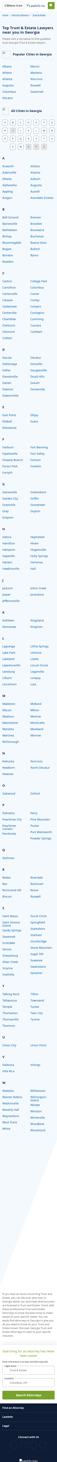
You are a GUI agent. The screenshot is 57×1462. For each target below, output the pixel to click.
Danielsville (10, 376)
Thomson (8, 1025)
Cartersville (9, 293)
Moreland (36, 729)
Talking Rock (10, 994)
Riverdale (36, 877)
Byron (34, 255)
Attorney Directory (20, 15)
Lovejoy (35, 677)
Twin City (36, 1013)
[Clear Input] (51, 1370)
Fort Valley (37, 453)
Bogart (7, 248)
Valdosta (8, 1064)
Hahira (6, 537)
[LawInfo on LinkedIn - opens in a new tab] (43, 1445)
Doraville (36, 363)
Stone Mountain (41, 947)
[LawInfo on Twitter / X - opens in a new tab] (23, 1445)
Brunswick (37, 230)
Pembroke (9, 833)
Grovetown (37, 504)
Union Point (38, 1045)
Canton (7, 281)
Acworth (8, 166)
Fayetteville (10, 453)
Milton (34, 710)
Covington (37, 312)
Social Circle (38, 916)
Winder (35, 1104)
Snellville (8, 974)
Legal (5, 1426)
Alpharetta (9, 185)
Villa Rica (8, 1071)
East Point (9, 415)
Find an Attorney (13, 1408)
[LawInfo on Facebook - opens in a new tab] (14, 1445)
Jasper (6, 594)
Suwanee (36, 960)
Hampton (8, 549)
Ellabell (7, 421)
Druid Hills (37, 376)
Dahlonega (9, 363)
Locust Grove (39, 665)
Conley (34, 300)
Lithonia (35, 652)
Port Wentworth (41, 832)
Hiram (34, 543)
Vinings (35, 1064)
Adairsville (9, 172)
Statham (36, 935)
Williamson (37, 1090)
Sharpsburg (10, 955)
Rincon (7, 896)
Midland (35, 703)
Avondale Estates (42, 197)
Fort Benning (39, 447)
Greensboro (38, 492)
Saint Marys (10, 916)
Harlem (7, 562)
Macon (34, 66)
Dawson (7, 389)
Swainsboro (38, 966)
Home (5, 15)
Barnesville (9, 223)
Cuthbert (36, 331)
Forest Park (10, 466)
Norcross (36, 79)
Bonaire (7, 255)
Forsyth (7, 472)
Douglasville (38, 370)
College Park (38, 281)
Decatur (7, 97)
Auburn (35, 178)
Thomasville (10, 1019)
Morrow (35, 735)
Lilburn (7, 677)
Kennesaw (9, 626)
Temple (7, 1006)
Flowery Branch (12, 459)
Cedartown (9, 306)
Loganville (37, 671)
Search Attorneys (28, 1395)
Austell (35, 191)
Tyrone (35, 1019)
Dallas (6, 370)
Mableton (8, 703)
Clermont (8, 331)
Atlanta (7, 79)
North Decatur (40, 767)
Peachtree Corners (9, 827)
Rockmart (36, 883)
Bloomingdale (11, 242)
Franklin (35, 466)
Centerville (9, 312)
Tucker (34, 1006)
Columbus (9, 91)
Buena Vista (38, 242)
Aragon (7, 197)
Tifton (34, 994)
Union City (9, 1045)
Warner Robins (12, 1097)
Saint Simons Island (11, 924)
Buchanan (37, 236)
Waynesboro (10, 1116)
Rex (4, 883)
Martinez (8, 735)
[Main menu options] (13, 5)
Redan (6, 877)
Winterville (37, 1117)
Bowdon (7, 261)
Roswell (35, 85)
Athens (7, 72)
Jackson (7, 588)
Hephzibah (37, 537)
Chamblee (9, 319)
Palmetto (8, 813)
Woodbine (37, 1123)
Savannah (36, 91)
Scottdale (8, 942)
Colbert (7, 338)
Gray (5, 511)
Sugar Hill (36, 954)
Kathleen (8, 620)
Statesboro (37, 928)
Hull (33, 568)
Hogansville (38, 549)
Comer (34, 293)
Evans (34, 421)
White (6, 1128)
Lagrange (8, 646)
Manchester (10, 722)
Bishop (7, 236)
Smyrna (7, 968)
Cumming (37, 319)
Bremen (35, 217)
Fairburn (8, 447)
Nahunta (8, 761)
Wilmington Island (38, 1098)
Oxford (35, 793)
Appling (7, 191)
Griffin (34, 498)
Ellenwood (9, 427)
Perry (33, 813)
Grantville (8, 504)
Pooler (34, 825)
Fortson (35, 459)
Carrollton (9, 287)
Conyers (35, 306)
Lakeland (8, 658)
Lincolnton (9, 684)
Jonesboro (37, 594)
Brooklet (36, 223)
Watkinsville (10, 1103)
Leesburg (8, 671)
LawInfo (7, 1417)
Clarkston (8, 325)
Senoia (6, 949)
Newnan (7, 773)
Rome (34, 890)
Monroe (35, 716)
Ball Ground (10, 217)
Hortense (36, 562)
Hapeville (8, 556)
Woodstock (38, 1130)
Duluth (35, 382)
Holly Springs (39, 556)
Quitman (8, 857)
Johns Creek (38, 588)
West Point (9, 1122)
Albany (7, 66)
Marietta (36, 72)
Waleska (8, 1090)
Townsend (37, 1000)
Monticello (37, 722)
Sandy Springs (11, 930)
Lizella (34, 658)
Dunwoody (37, 389)
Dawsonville (10, 395)
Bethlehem (9, 230)
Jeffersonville (11, 600)
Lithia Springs (39, 646)
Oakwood (8, 793)
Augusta (8, 85)
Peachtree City (12, 819)
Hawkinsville (10, 568)
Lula (33, 684)
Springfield (37, 922)
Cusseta (35, 325)
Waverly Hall (10, 1109)
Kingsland (37, 620)
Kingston (36, 626)
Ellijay (34, 415)
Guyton (35, 511)
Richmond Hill (11, 890)
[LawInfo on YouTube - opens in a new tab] (33, 1445)
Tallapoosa (9, 1000)
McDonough (10, 741)
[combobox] (28, 1370)
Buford (35, 248)
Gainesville (9, 492)
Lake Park (8, 652)
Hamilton (8, 543)
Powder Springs (40, 838)
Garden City (10, 498)
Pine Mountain (40, 819)
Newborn (8, 767)
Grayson (7, 517)
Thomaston (10, 1013)
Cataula (7, 300)
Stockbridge (38, 941)
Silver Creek (10, 961)
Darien (6, 382)
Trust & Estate (39, 15)
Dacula (7, 357)
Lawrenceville (11, 665)
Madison (8, 716)
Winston (36, 1111)
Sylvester (36, 972)
